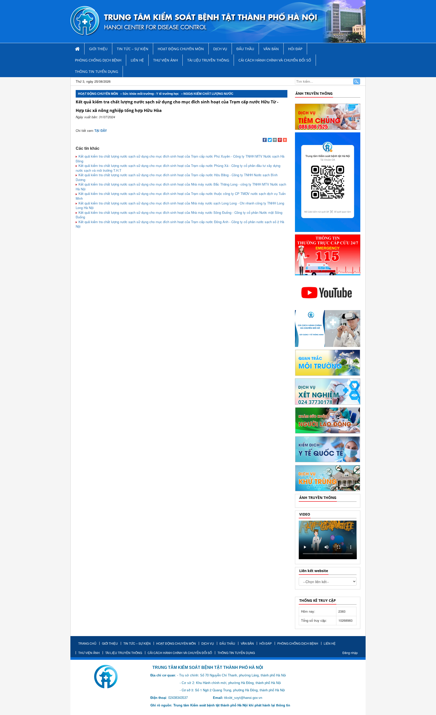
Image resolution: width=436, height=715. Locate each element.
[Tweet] (269, 140)
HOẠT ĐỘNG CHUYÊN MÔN (181, 48)
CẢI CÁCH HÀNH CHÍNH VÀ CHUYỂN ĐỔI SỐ (274, 60)
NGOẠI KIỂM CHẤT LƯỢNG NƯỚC (208, 94)
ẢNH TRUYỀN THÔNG (314, 93)
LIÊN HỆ (137, 60)
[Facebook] (264, 140)
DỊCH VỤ (220, 48)
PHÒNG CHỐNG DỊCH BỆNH (98, 60)
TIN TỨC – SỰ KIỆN (132, 48)
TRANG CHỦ (87, 643)
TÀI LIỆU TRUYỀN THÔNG (208, 60)
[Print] (274, 140)
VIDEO (304, 514)
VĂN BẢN (271, 48)
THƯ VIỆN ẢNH (165, 60)
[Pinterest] (279, 140)
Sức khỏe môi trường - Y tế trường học (151, 94)
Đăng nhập (350, 652)
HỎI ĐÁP (295, 48)
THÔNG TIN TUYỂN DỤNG (96, 71)
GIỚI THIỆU (98, 48)
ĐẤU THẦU (245, 48)
